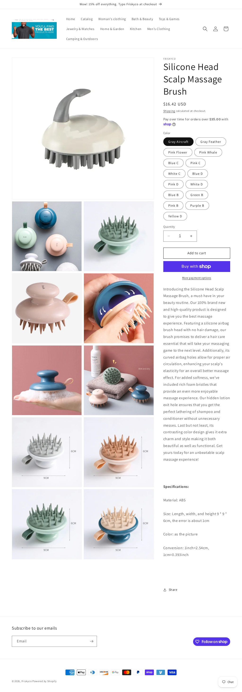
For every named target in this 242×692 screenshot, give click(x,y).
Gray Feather (210, 142)
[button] (205, 29)
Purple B (197, 205)
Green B (196, 195)
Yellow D (175, 216)
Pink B (173, 205)
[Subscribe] (91, 641)
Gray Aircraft (178, 142)
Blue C (173, 163)
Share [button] (173, 589)
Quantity (169, 227)
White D (196, 184)
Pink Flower (177, 152)
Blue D (197, 173)
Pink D (173, 184)
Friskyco (27, 681)
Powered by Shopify (44, 681)
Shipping (169, 111)
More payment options (196, 278)
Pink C (195, 163)
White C (174, 173)
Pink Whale (208, 152)
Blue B (173, 195)
